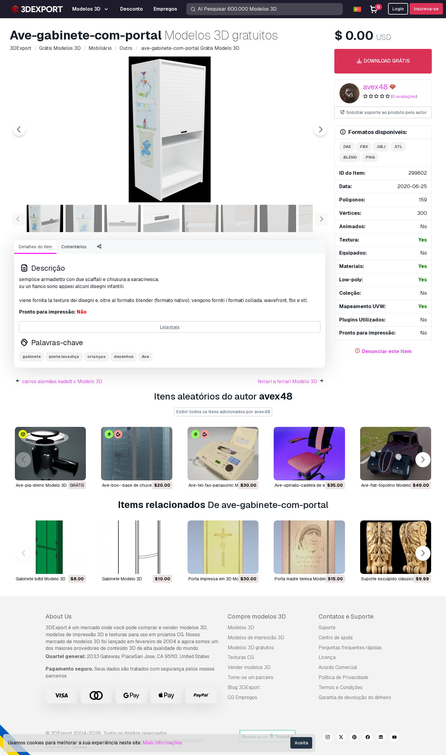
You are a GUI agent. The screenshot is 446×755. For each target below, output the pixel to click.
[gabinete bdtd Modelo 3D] (50, 547)
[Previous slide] (19, 129)
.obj (381, 146)
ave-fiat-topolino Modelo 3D (389, 485)
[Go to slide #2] (84, 218)
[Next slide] (320, 129)
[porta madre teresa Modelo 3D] (309, 547)
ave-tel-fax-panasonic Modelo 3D (222, 485)
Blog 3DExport (244, 687)
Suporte (327, 627)
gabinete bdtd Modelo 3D (41, 579)
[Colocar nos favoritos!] (77, 472)
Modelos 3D (241, 627)
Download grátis (386, 61)
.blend (350, 157)
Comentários (73, 246)
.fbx (363, 146)
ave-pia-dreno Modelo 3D (41, 485)
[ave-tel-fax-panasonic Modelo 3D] (223, 453)
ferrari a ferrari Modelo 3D (287, 381)
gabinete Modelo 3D (122, 579)
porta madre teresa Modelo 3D (304, 579)
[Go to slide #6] (239, 218)
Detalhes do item (35, 246)
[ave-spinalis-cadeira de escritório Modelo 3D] (309, 453)
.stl (398, 146)
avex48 (375, 86)
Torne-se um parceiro (250, 677)
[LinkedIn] (381, 738)
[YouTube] (394, 738)
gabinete (31, 356)
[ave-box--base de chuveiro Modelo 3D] (136, 453)
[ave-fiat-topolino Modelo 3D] (395, 453)
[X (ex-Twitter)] (341, 738)
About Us (59, 616)
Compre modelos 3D (257, 616)
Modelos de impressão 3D (256, 637)
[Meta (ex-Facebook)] (368, 738)
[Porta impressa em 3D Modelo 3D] (223, 547)
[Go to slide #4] (161, 218)
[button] (422, 459)
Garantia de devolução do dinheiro (355, 697)
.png (370, 157)
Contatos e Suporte (346, 616)
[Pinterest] (354, 738)
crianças (96, 356)
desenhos (123, 356)
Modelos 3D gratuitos (251, 647)
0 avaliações (404, 96)
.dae (347, 146)
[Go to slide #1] (45, 218)
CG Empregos (242, 697)
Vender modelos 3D (249, 667)
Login (398, 9)
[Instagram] (328, 738)
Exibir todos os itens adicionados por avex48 (223, 411)
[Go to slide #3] (122, 218)
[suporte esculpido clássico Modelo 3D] (395, 547)
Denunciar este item (387, 351)
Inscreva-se (426, 9)
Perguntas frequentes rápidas (350, 647)
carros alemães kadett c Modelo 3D (62, 381)
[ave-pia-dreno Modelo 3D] (50, 453)
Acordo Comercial (338, 667)
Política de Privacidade (343, 677)
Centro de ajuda (336, 637)
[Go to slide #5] (200, 218)
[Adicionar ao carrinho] (151, 472)
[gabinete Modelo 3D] (136, 547)
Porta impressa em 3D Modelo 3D (221, 579)
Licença (327, 657)
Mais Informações (162, 743)
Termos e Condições (341, 687)
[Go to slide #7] (278, 218)
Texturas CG (241, 657)
